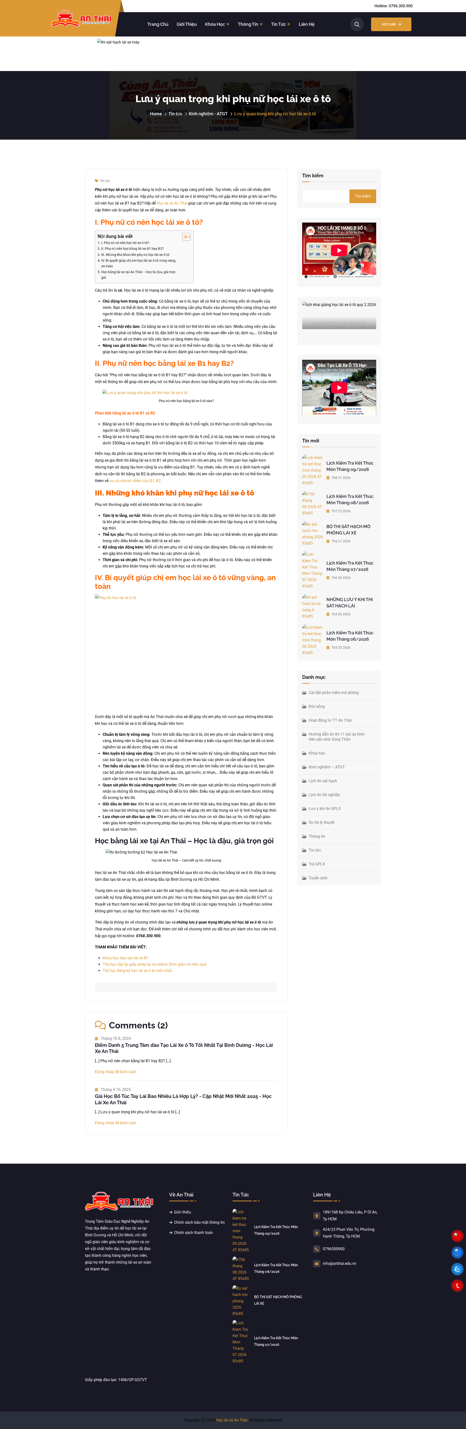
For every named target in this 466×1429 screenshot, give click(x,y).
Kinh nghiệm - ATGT (208, 113)
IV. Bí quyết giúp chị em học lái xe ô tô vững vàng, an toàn (138, 263)
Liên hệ (307, 24)
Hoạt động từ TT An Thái (330, 720)
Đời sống (317, 706)
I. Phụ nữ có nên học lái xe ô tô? (125, 243)
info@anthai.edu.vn (339, 1263)
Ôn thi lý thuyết (321, 822)
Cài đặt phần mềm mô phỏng (334, 692)
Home (156, 113)
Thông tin (248, 24)
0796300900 (334, 1249)
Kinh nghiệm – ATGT (327, 767)
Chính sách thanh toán (193, 1232)
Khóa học (215, 24)
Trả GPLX (317, 864)
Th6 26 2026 (340, 578)
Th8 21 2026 (340, 478)
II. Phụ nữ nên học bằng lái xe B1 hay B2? (132, 249)
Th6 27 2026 (340, 541)
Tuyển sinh (318, 878)
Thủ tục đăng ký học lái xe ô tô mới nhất (137, 970)
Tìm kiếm (313, 176)
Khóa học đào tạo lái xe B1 (126, 958)
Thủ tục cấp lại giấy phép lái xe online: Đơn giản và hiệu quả (155, 964)
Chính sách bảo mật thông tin (199, 1222)
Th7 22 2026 (340, 511)
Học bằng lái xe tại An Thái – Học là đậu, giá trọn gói (138, 275)
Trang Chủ (157, 24)
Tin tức (278, 24)
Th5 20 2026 (340, 647)
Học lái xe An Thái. (232, 1420)
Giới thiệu (187, 24)
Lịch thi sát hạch (323, 781)
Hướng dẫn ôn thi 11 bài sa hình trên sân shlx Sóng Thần (337, 737)
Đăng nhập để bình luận (115, 1072)
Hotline (389, 24)
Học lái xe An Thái (172, 203)
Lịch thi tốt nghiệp (324, 794)
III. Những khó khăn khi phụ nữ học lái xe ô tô (135, 255)
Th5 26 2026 (340, 614)
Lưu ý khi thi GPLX (325, 808)
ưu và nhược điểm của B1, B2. (135, 480)
